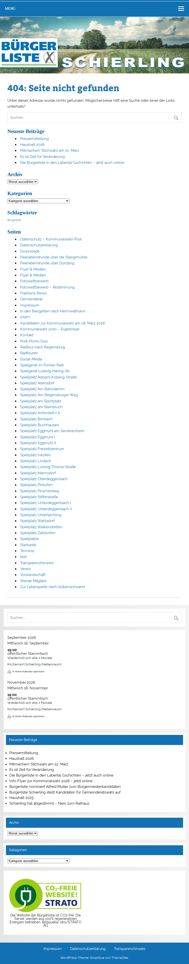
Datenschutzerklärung (39, 245)
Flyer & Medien (33, 269)
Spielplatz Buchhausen (39, 425)
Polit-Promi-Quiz (34, 341)
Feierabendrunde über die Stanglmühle (53, 257)
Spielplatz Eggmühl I (37, 437)
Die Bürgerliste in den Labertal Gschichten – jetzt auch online (72, 162)
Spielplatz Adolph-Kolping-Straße (48, 377)
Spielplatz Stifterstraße (39, 497)
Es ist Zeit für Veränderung (42, 156)
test (23, 557)
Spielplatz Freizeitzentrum (42, 449)
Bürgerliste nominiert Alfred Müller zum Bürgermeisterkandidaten (65, 786)
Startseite (28, 545)
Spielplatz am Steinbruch (41, 407)
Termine (27, 551)
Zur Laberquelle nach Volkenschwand (52, 587)
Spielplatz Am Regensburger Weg (49, 395)
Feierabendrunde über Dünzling (47, 263)
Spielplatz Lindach (35, 461)
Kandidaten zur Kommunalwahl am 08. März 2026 (62, 323)
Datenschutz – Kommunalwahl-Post (51, 239)
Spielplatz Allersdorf (37, 383)
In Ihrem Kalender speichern (28, 671)
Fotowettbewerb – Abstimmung (47, 287)
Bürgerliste (14, 220)
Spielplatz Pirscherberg (39, 491)
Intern (25, 317)
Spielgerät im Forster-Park (42, 365)
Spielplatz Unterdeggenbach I (45, 503)
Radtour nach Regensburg (42, 347)
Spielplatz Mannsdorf (38, 473)
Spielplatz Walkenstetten (41, 527)
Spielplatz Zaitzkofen (37, 533)
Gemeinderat (31, 299)
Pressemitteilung (34, 138)
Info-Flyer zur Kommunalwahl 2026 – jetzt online (51, 781)
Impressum (29, 305)
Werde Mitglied (33, 581)
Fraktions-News (33, 293)
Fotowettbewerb (34, 281)
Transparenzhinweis (36, 563)
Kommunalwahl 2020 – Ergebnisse (49, 329)
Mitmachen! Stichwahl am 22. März (49, 150)
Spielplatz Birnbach (36, 419)
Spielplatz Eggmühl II (38, 443)
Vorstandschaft (33, 575)
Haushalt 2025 (21, 797)
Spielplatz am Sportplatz (40, 401)
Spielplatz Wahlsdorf (37, 521)
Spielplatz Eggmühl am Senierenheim (52, 431)
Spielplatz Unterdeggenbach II (46, 509)
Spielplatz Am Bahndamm (42, 389)
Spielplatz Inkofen (35, 455)
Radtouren (29, 353)
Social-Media (31, 359)
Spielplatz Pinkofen (36, 485)
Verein (25, 569)
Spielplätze (29, 539)
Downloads (29, 251)
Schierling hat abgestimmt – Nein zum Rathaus (49, 803)
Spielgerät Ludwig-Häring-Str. (45, 371)
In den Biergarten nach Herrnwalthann (52, 311)
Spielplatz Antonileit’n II (40, 413)
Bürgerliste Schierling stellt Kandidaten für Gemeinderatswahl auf (65, 792)
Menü (10, 8)
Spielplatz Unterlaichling (40, 515)
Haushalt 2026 (32, 144)
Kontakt (26, 335)
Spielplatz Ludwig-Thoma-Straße (48, 467)
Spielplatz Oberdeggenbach (44, 479)
